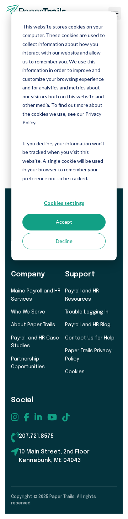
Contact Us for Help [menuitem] (89, 338)
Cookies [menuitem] (75, 371)
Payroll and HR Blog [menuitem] (88, 324)
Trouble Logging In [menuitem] (86, 312)
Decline (64, 241)
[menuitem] (14, 417)
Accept (64, 222)
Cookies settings (64, 203)
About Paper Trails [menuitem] (33, 324)
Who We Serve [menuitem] (28, 312)
